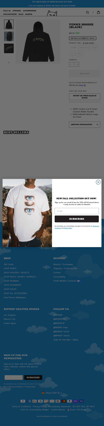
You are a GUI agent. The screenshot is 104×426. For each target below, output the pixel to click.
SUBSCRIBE (76, 219)
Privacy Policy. (68, 228)
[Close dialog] (98, 182)
